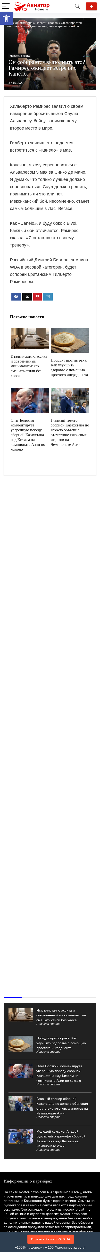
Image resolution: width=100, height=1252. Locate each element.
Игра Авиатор (91, 6)
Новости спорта (47, 23)
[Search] (77, 6)
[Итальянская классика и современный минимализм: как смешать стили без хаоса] (30, 331)
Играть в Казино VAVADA (50, 1239)
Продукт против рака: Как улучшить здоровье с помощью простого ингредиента (61, 1043)
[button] (6, 18)
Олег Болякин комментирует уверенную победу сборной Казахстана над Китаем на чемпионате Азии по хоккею (28, 434)
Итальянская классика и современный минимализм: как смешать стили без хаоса (29, 366)
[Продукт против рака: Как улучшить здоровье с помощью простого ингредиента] (70, 331)
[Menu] (6, 6)
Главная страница (20, 23)
